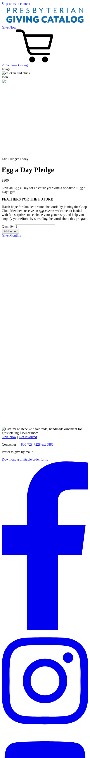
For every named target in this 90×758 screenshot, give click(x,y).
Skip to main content (16, 3)
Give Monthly (11, 235)
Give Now (9, 27)
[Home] (45, 23)
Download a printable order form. (25, 459)
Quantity (8, 226)
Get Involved (28, 437)
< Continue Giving (15, 65)
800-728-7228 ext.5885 (37, 444)
